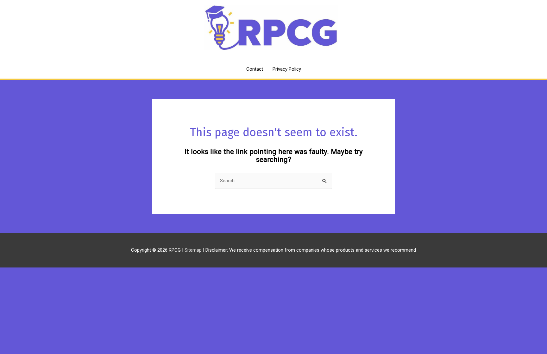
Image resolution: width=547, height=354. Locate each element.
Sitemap (194, 250)
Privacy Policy (287, 69)
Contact (254, 69)
